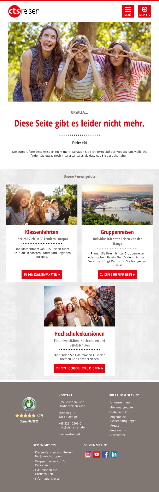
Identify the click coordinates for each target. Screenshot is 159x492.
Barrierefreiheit (69, 434)
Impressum (118, 430)
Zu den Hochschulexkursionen (78, 368)
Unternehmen (120, 402)
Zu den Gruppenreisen (116, 274)
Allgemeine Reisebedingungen (123, 419)
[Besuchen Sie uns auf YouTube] (96, 454)
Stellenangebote (121, 407)
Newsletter (117, 435)
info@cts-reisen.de (72, 427)
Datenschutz (119, 412)
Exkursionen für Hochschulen (46, 472)
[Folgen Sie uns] (105, 454)
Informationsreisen (48, 478)
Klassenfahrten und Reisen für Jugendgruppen (54, 454)
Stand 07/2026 (29, 421)
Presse (114, 425)
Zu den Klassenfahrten (41, 274)
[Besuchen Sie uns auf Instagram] (88, 454)
